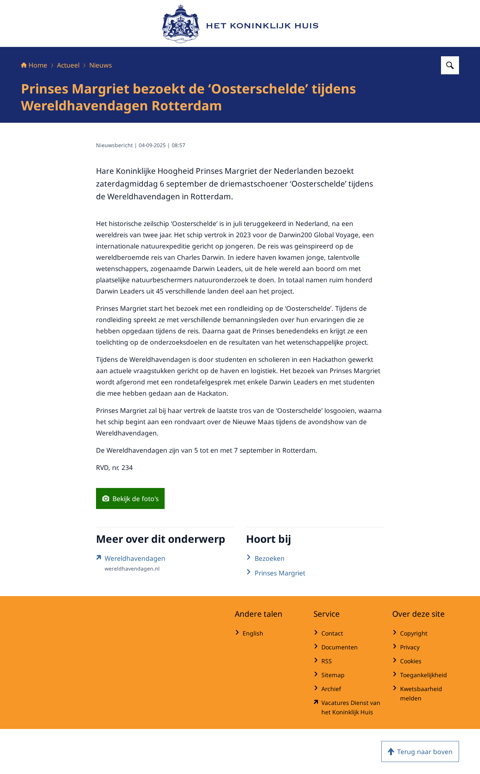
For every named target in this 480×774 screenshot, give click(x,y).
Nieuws (100, 64)
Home (37, 64)
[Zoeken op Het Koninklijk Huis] (450, 65)
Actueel (68, 64)
